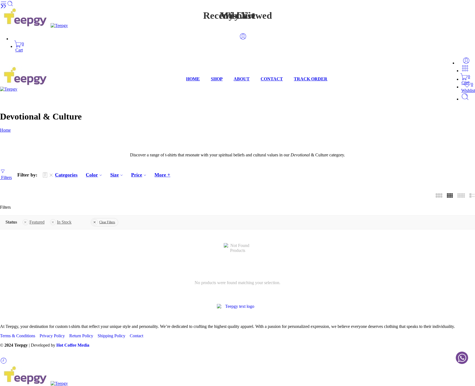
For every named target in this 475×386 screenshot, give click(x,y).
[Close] (2, 6)
